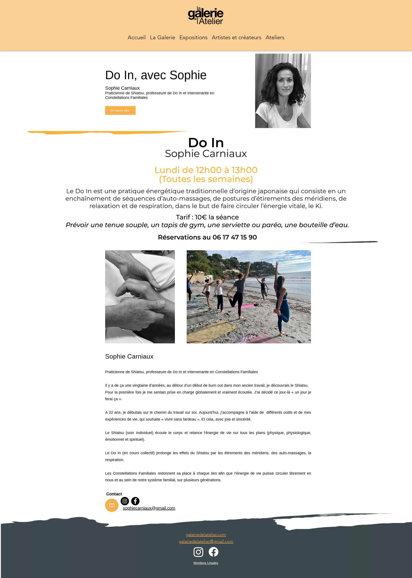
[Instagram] (125, 501)
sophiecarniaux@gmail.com (149, 508)
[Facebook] (135, 501)
